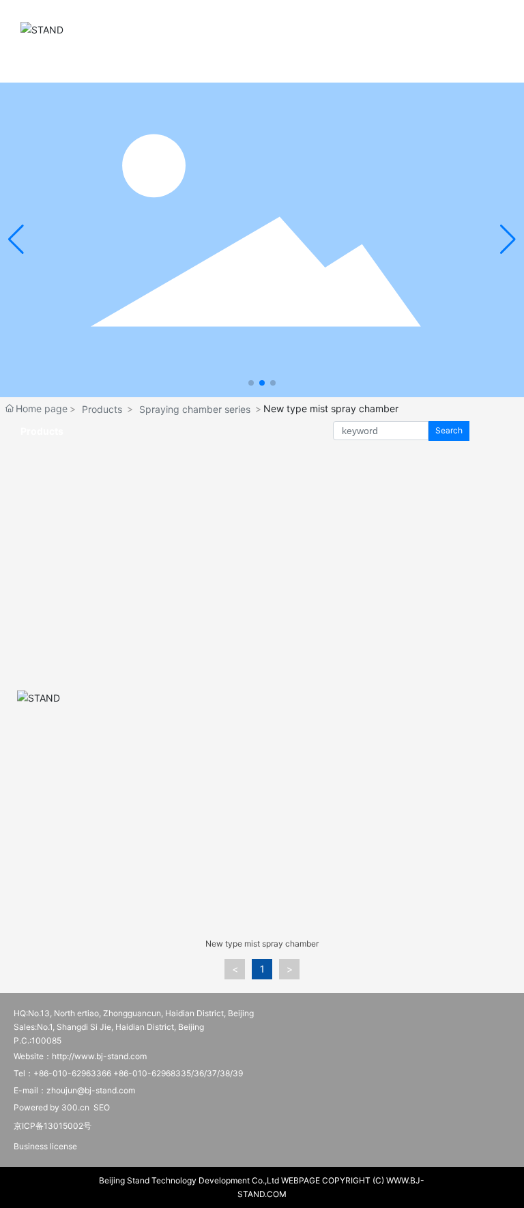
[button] (251, 383)
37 (212, 1073)
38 (225, 1073)
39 (238, 1073)
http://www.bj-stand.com (99, 1056)
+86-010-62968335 (152, 1073)
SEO (101, 1107)
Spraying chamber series (194, 409)
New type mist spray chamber (262, 943)
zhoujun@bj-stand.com (90, 1090)
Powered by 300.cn (51, 1107)
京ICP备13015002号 (52, 1126)
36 (199, 1073)
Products (102, 409)
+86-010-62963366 (72, 1073)
